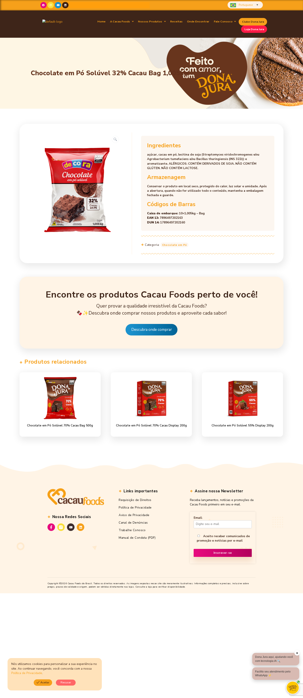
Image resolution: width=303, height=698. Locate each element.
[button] (122, 21)
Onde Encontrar (198, 22)
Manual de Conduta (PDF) (137, 538)
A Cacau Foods (120, 22)
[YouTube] (71, 527)
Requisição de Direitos (135, 500)
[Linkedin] (65, 5)
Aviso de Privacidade (134, 515)
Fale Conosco (223, 22)
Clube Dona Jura (253, 21)
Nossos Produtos (150, 22)
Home (101, 22)
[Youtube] (58, 5)
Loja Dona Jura (254, 29)
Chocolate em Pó (174, 245)
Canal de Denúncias (133, 523)
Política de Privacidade (135, 507)
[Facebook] (43, 5)
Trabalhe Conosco (132, 530)
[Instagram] (50, 5)
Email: (198, 518)
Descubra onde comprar (151, 329)
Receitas (176, 22)
